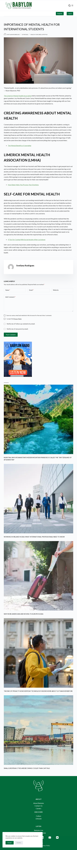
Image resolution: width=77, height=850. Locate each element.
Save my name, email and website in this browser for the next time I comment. (29, 315)
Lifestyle (45, 34)
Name (7, 290)
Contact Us (38, 806)
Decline (19, 842)
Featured (38, 34)
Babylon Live (38, 830)
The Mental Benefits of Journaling (19, 145)
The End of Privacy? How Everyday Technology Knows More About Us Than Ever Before (38, 691)
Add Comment (10, 297)
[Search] (69, 6)
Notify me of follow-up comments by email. (21, 324)
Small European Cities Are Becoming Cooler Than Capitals (27, 768)
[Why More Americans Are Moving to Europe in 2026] (38, 576)
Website (56, 290)
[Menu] (72, 5)
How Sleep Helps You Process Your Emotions (23, 185)
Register (59, 13)
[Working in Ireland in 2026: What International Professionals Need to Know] (38, 498)
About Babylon (38, 803)
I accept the (14, 319)
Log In (70, 13)
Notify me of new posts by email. (17, 329)
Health (32, 34)
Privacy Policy (18, 319)
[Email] (50, 837)
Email (31, 290)
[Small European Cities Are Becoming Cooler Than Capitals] (38, 730)
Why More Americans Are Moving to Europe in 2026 (23, 614)
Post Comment (11, 335)
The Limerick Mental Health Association (18, 96)
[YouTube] (57, 837)
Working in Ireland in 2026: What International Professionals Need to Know (34, 537)
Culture (38, 816)
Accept (10, 842)
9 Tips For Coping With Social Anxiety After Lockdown (26, 240)
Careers (38, 808)
